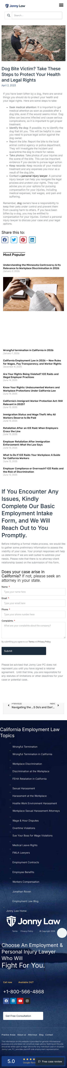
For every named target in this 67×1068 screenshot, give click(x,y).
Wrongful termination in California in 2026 (28, 350)
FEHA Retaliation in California (29, 778)
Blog (41, 1034)
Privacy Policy (44, 642)
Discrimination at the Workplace (30, 771)
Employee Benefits (23, 872)
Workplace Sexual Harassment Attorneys (36, 810)
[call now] (15, 981)
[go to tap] (62, 933)
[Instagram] (27, 1001)
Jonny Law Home (16, 910)
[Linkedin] (13, 1001)
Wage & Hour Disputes (25, 820)
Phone (5, 609)
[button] (61, 5)
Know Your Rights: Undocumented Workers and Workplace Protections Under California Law (31, 389)
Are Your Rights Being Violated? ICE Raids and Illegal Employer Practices (31, 376)
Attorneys (32, 1034)
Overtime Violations (23, 828)
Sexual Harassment (23, 788)
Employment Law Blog (25, 901)
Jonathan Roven (21, 891)
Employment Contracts (25, 862)
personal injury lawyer (34, 175)
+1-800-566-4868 (23, 991)
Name (5, 587)
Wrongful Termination (24, 746)
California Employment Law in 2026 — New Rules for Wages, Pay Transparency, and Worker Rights (32, 362)
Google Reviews (31, 1062)
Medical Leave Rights (24, 845)
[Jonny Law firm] (33, 921)
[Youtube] (20, 1001)
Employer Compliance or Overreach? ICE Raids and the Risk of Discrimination (33, 470)
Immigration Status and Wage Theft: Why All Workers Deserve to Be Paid (29, 416)
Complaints (8, 621)
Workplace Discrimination (27, 763)
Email (4, 598)
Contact (49, 1034)
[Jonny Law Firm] (15, 6)
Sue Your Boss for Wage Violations (32, 835)
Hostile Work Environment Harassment (34, 803)
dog (19, 203)
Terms (31, 642)
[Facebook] (6, 1001)
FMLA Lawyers (21, 852)
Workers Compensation (25, 881)
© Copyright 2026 (47, 931)
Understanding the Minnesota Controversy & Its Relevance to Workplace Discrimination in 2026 (32, 266)
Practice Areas (8, 1034)
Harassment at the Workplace (29, 795)
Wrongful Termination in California (32, 754)
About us (21, 1034)
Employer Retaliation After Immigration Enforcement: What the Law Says (26, 443)
